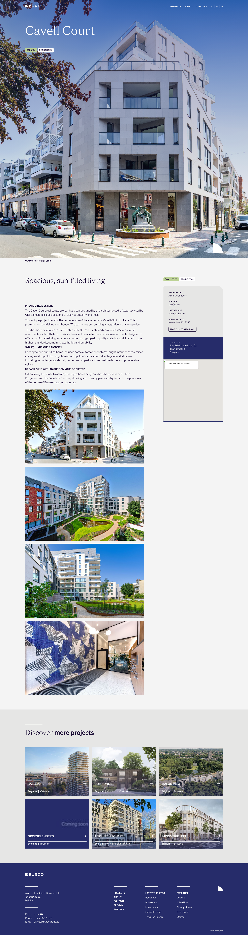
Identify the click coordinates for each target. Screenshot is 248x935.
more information (182, 329)
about (118, 897)
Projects (175, 7)
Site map (119, 909)
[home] (34, 7)
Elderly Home (184, 907)
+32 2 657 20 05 (43, 918)
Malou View (151, 907)
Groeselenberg (153, 912)
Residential (183, 912)
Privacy (118, 905)
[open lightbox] (84, 426)
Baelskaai (150, 898)
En (212, 7)
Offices (180, 917)
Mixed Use (182, 902)
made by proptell (216, 931)
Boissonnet (151, 902)
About (189, 7)
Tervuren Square (154, 917)
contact (119, 901)
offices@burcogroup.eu (46, 922)
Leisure (181, 898)
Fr (217, 7)
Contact (202, 7)
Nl (222, 7)
